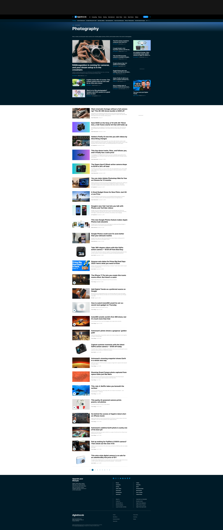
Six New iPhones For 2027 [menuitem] (91, 20)
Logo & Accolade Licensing (121, 506)
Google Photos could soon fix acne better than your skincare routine (107, 235)
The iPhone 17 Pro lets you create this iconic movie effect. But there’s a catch (108, 276)
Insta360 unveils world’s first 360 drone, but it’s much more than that (108, 318)
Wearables (138, 484)
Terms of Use (115, 521)
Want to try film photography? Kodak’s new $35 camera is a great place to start (98, 92)
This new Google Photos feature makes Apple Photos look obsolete (109, 221)
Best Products (139, 490)
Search (150, 17)
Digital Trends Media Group (79, 525)
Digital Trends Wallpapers (141, 503)
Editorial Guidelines (119, 504)
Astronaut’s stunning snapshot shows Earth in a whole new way (108, 359)
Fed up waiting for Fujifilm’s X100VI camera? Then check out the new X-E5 (108, 443)
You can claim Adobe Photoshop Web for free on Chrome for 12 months (109, 179)
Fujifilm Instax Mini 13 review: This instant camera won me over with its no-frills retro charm (98, 81)
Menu (72, 17)
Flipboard (129, 478)
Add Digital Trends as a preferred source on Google (108, 290)
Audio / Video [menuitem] (119, 17)
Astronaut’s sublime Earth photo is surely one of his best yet (109, 429)
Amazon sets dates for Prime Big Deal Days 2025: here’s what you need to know (108, 262)
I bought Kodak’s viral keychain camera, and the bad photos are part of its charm (121, 50)
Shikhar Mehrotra (81, 75)
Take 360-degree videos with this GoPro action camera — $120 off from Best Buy (107, 249)
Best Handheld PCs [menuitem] (109, 20)
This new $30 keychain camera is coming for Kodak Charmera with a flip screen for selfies (121, 58)
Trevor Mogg (93, 281)
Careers (114, 514)
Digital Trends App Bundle (141, 506)
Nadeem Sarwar (95, 85)
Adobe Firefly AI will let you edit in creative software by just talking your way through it (121, 80)
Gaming (117, 486)
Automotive (118, 494)
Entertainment (119, 492)
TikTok (122, 478)
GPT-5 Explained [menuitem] (149, 20)
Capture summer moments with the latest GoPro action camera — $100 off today (107, 346)
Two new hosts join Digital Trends (140, 93)
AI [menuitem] (89, 17)
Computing (115, 81)
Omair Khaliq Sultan (94, 117)
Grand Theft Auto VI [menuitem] (81, 20)
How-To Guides (139, 492)
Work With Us (115, 516)
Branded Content (139, 501)
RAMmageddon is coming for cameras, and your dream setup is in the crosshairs (90, 67)
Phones (114, 73)
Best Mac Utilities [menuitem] (101, 20)
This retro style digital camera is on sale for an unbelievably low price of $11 (108, 456)
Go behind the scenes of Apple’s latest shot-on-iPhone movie (109, 415)
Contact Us (118, 501)
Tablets (137, 482)
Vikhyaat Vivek (121, 51)
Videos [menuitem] (136, 17)
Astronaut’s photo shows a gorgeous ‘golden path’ (109, 332)
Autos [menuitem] (125, 17)
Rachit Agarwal (120, 81)
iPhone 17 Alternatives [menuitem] (129, 20)
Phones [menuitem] (100, 17)
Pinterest (125, 478)
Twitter (118, 478)
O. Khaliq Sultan (141, 57)
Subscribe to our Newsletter (141, 499)
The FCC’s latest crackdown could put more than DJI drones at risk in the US (121, 42)
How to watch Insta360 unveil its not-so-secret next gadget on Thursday (107, 304)
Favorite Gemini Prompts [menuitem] (140, 20)
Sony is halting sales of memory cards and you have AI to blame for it (121, 87)
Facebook (113, 478)
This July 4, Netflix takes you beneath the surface (107, 387)
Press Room (135, 516)
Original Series (139, 494)
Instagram (115, 478)
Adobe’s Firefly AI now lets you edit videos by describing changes (109, 138)
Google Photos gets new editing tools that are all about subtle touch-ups (121, 72)
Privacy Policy (135, 514)
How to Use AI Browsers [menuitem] (119, 20)
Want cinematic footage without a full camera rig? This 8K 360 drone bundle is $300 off (109, 110)
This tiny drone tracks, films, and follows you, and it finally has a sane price (109, 152)
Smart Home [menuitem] (131, 17)
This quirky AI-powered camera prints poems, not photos (106, 401)
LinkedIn (127, 478)
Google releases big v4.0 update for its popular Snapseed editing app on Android (120, 65)
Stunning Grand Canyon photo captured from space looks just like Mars (109, 373)
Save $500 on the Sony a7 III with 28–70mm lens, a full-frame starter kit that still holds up (109, 124)
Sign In (145, 16)
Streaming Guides (139, 488)
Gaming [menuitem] (105, 17)
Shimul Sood (120, 43)
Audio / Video (135, 95)
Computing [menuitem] (94, 17)
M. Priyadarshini (95, 95)
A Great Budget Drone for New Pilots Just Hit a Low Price (109, 193)
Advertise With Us (119, 503)
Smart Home (118, 490)
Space (137, 486)
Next (110, 470)
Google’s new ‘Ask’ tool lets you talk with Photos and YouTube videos (107, 207)
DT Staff (140, 95)
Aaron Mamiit (93, 255)
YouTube (120, 478)
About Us (117, 499)
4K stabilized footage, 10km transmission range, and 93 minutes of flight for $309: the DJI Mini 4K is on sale (141, 54)
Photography (74, 75)
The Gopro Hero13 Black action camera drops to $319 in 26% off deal (109, 165)
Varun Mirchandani (121, 88)
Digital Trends (79, 18)
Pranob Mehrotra (94, 241)
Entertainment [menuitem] (111, 17)
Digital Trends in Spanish (141, 504)
